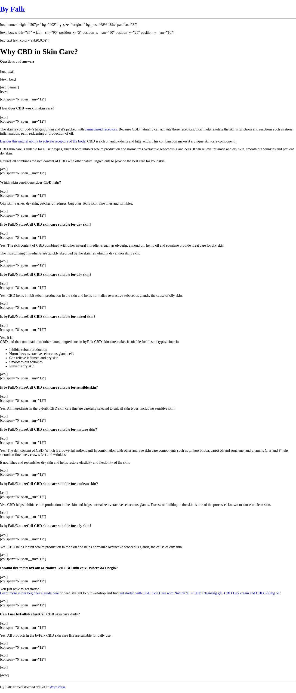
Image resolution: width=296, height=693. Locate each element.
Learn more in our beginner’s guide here (29, 593)
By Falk (12, 9)
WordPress (57, 687)
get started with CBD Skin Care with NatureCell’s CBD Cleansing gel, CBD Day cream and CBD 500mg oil (200, 593)
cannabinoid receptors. (101, 129)
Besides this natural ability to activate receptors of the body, (43, 141)
